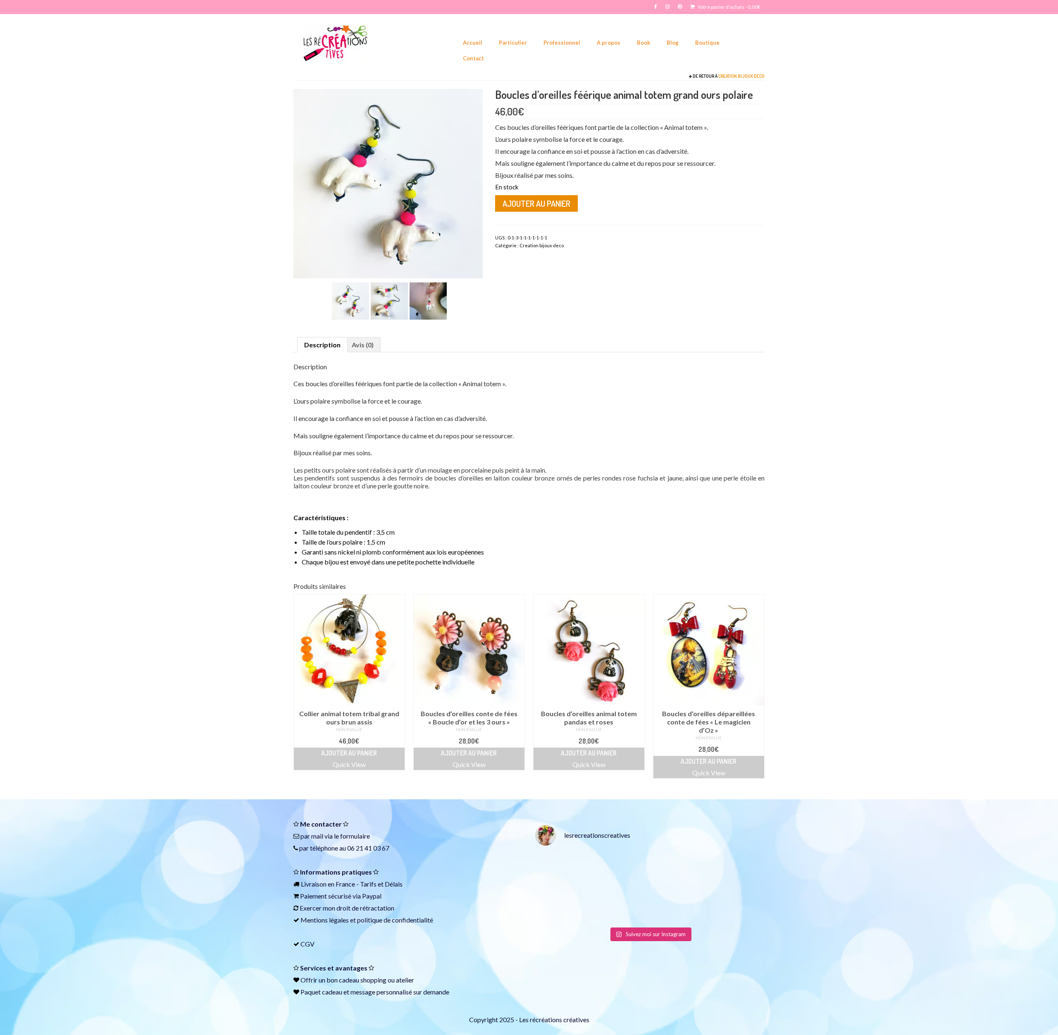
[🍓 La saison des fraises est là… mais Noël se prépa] (562, 905)
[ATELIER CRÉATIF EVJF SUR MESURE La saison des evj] (620, 905)
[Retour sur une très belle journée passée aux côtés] (679, 871)
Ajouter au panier (536, 203)
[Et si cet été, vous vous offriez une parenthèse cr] (562, 871)
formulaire (355, 836)
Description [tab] (322, 345)
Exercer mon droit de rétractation (347, 908)
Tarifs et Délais (381, 884)
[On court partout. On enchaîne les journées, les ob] (679, 905)
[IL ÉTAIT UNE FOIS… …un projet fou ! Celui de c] (620, 871)
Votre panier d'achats (728, 7)
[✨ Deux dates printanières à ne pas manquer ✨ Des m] (737, 871)
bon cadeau (342, 980)
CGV (307, 944)
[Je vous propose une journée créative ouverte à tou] (737, 905)
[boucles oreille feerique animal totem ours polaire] (389, 300)
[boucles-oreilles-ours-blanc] (428, 300)
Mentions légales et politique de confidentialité (366, 920)
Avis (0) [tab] (363, 345)
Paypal (371, 896)
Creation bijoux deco (741, 76)
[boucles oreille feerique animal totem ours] (388, 182)
